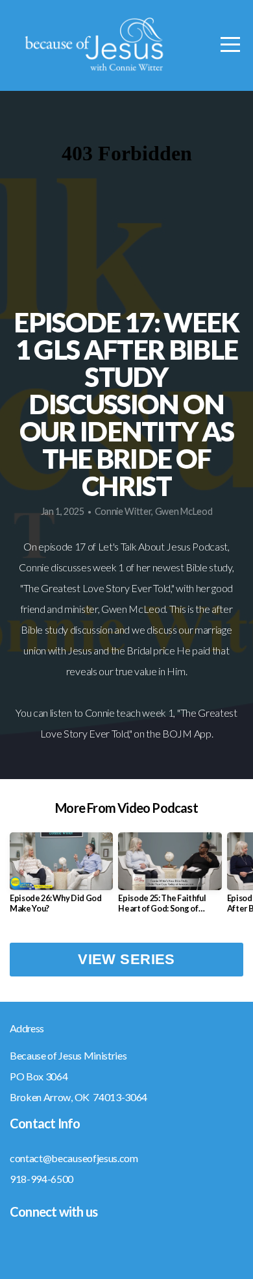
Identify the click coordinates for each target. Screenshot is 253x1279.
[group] (61, 877)
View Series (126, 959)
